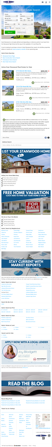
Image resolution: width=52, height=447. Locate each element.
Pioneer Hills (28, 242)
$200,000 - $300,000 (30, 309)
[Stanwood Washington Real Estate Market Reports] (26, 263)
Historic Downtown (5, 236)
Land (23, 28)
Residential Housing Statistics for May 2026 (10, 402)
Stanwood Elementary (30, 288)
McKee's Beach (41, 240)
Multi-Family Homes (5, 321)
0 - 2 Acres (3, 327)
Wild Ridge (3, 248)
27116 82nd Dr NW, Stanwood (24, 71)
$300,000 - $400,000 (42, 309)
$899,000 (45, 71)
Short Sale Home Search (9, 62)
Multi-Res (18, 28)
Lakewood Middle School (31, 292)
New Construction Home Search (11, 58)
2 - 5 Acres (16, 327)
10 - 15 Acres (41, 327)
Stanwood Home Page (9, 56)
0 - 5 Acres (3, 335)
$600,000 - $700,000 (30, 311)
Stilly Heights (41, 244)
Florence (16, 234)
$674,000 (45, 86)
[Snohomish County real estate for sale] (41, 435)
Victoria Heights (29, 246)
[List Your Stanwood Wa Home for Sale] (26, 161)
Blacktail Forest (4, 230)
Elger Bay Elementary (6, 286)
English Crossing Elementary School (34, 286)
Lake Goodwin (41, 236)
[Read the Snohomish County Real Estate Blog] (26, 384)
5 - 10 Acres (28, 327)
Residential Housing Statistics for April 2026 (35, 402)
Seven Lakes (4, 244)
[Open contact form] (42, 2)
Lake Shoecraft (17, 240)
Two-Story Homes (30, 317)
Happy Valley (29, 234)
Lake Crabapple (29, 236)
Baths (28, 18)
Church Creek (29, 232)
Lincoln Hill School (5, 298)
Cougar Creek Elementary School (33, 284)
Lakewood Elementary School (7, 288)
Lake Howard (4, 238)
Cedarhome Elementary (6, 284)
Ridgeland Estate (42, 242)
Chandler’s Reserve (18, 232)
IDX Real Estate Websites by (7, 445)
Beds (21, 18)
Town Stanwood (17, 246)
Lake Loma (40, 238)
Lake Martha (4, 240)
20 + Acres (16, 329)
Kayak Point (16, 236)
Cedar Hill (3, 232)
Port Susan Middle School (6, 294)
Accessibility (24, 445)
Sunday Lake (4, 246)
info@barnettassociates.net (44, 428)
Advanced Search (21, 32)
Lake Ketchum (17, 238)
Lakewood (28, 240)
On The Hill (16, 242)
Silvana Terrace (29, 244)
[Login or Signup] (46, 2)
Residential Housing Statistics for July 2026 (10, 400)
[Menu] (49, 2)
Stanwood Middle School (31, 294)
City (21, 14)
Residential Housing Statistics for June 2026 (35, 400)
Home (7, 28)
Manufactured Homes (30, 321)
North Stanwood (4, 242)
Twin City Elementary (5, 290)
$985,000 (45, 102)
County (6, 14)
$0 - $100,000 (4, 309)
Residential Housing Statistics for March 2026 (11, 404)
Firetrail (3, 234)
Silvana (15, 244)
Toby (37, 426)
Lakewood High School (31, 296)
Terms (30, 445)
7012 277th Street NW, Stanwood (24, 86)
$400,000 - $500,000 (5, 311)
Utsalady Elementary (30, 290)
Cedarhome (40, 230)
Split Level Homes (30, 319)
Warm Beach (41, 246)
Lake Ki (27, 238)
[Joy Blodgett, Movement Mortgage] (26, 352)
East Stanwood (41, 232)
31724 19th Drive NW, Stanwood (24, 102)
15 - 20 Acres (4, 329)
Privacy (34, 445)
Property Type (8, 26)
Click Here (39, 277)
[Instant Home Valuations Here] (26, 202)
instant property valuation (19, 49)
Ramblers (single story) (6, 317)
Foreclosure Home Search (10, 60)
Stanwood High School (6, 296)
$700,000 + (40, 311)
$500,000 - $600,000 (18, 311)
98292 (2, 304)
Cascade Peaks (29, 230)
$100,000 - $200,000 (18, 309)
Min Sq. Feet (8, 18)
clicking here (25, 367)
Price (6, 22)
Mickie (37, 425)
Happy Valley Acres (42, 234)
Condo (12, 28)
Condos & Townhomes (6, 319)
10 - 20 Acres (4, 337)
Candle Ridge (17, 230)
